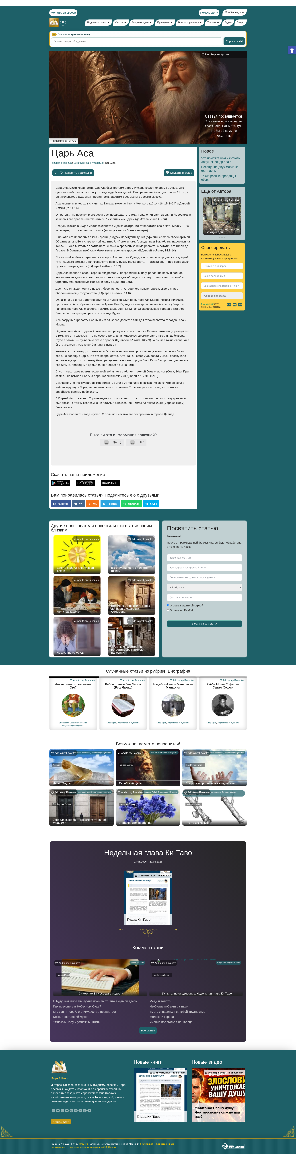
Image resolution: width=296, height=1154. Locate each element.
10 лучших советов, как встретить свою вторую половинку (127, 649)
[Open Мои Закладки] (243, 12)
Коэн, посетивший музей (70, 1016)
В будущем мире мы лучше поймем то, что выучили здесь (95, 1001)
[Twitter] (58, 1110)
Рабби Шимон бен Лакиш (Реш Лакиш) (73, 686)
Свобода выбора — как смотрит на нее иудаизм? (79, 821)
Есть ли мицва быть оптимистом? (220, 230)
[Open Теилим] (218, 22)
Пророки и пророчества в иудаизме (210, 783)
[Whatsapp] (76, 1110)
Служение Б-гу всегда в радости (101, 993)
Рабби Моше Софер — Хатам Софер (173, 686)
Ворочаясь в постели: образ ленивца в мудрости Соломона (130, 608)
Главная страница (61, 162)
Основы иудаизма (229, 792)
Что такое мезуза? (198, 822)
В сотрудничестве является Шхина (130, 569)
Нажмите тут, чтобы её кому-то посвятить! (226, 131)
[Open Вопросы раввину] (200, 22)
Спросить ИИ (234, 41)
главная (78, 753)
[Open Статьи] (125, 22)
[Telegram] (71, 1110)
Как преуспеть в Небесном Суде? (77, 1006)
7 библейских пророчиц (135, 822)
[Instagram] (62, 1110)
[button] (292, 50)
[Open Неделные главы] (108, 22)
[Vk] (80, 1110)
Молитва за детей (69, 611)
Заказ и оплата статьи (204, 623)
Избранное (86, 753)
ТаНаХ (154, 792)
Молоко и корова (162, 1016)
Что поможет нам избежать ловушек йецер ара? (220, 160)
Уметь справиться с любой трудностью (177, 1011)
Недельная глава (83, 792)
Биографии (61, 723)
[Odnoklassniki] (85, 1110)
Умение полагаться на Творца (171, 1022)
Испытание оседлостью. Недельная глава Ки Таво (197, 993)
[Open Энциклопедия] (150, 22)
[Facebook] (53, 1110)
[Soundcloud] (89, 1110)
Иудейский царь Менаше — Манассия (123, 686)
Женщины (147, 792)
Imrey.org (83, 1144)
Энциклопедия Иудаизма (88, 162)
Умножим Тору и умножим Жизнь (76, 1022)
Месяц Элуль (61, 783)
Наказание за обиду (70, 652)
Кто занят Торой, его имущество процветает (84, 1011)
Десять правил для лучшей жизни (75, 569)
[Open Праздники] (171, 22)
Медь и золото (160, 1001)
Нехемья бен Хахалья (223, 684)
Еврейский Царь (130, 783)
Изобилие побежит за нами (169, 1006)
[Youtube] (67, 1110)
